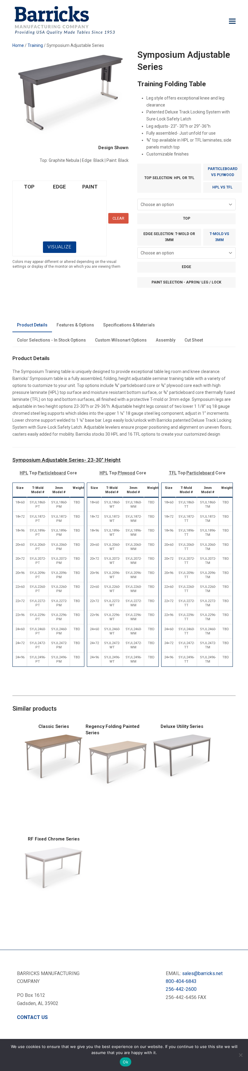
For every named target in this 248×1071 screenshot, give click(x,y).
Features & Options (75, 325)
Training (35, 45)
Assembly (165, 340)
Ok (125, 1062)
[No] (240, 1055)
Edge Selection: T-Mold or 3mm (169, 237)
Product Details (32, 325)
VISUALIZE (59, 247)
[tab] (32, 325)
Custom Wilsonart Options (121, 340)
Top (186, 218)
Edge (186, 267)
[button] (232, 21)
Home (18, 45)
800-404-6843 (181, 981)
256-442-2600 (181, 989)
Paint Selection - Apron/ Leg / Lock (186, 282)
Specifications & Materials (129, 325)
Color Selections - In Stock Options (51, 340)
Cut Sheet (193, 340)
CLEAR (118, 218)
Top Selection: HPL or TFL (169, 178)
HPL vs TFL (222, 187)
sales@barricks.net (202, 973)
